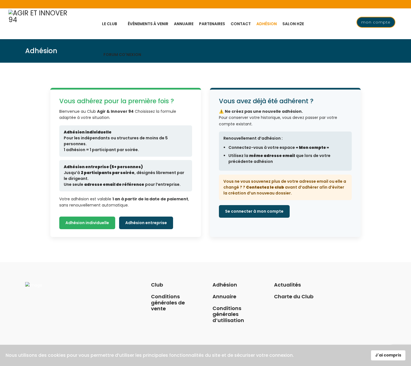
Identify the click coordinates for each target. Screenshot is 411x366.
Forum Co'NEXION (122, 54)
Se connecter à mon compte (254, 211)
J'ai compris (388, 355)
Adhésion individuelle (87, 223)
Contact (241, 24)
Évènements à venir (148, 24)
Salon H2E (293, 24)
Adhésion (266, 24)
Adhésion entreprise (146, 223)
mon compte (376, 22)
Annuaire (183, 24)
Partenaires (212, 24)
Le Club (109, 24)
